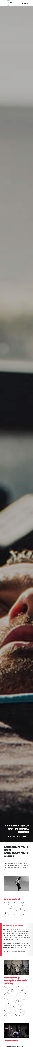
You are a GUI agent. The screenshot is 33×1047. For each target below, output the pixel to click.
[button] (24, 3)
